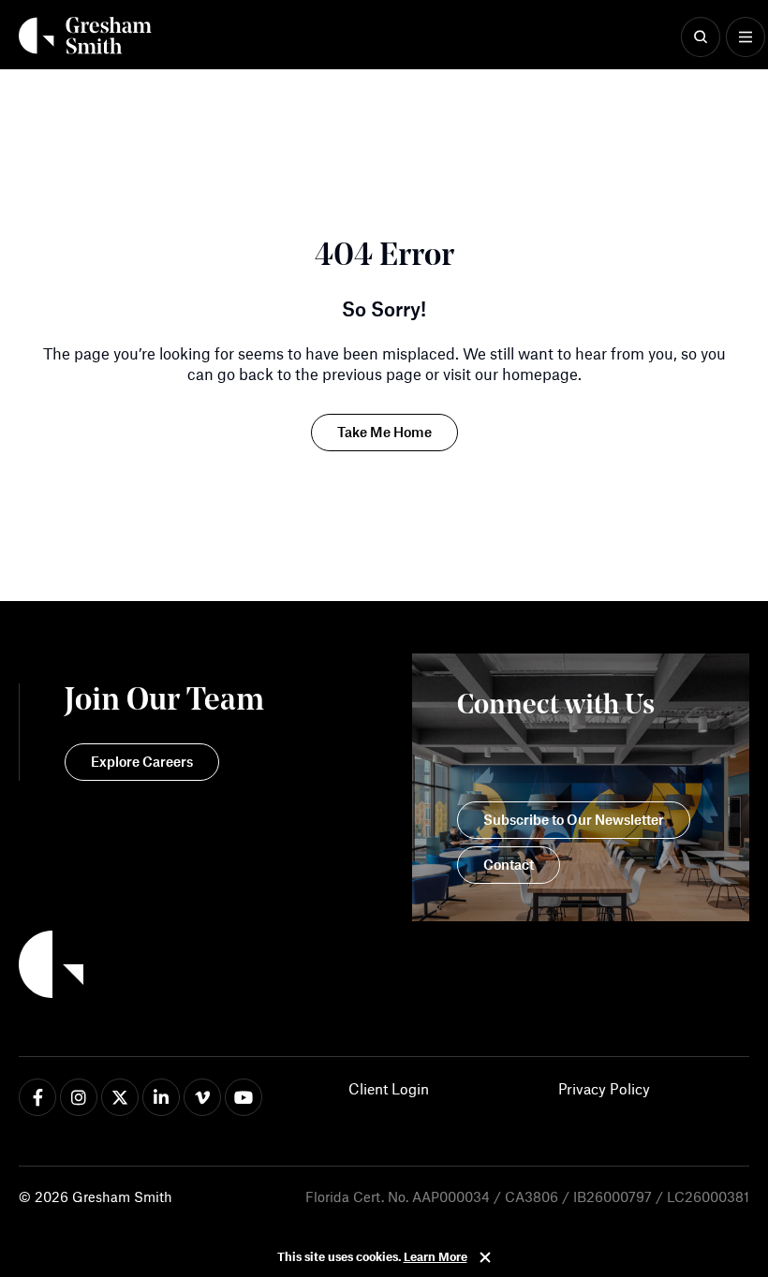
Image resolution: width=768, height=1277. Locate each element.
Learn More (435, 1256)
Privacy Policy (604, 1088)
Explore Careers (142, 761)
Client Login (388, 1088)
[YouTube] (243, 1097)
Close (485, 1257)
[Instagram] (78, 1097)
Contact (508, 864)
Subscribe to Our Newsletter (573, 819)
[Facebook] (37, 1097)
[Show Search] (700, 37)
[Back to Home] (141, 967)
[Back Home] (85, 35)
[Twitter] (120, 1097)
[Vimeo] (202, 1097)
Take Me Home (384, 431)
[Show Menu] (745, 37)
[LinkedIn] (161, 1097)
